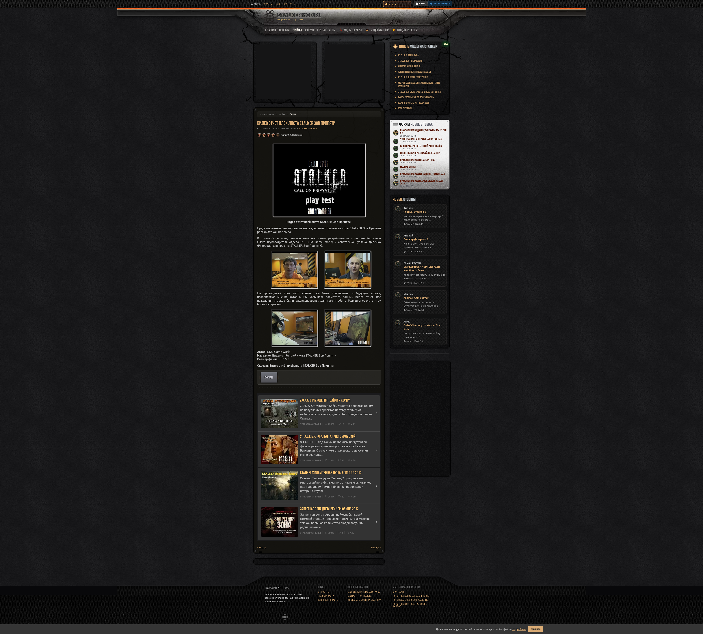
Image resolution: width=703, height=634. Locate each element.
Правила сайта (326, 596)
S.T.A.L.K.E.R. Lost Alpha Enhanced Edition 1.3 (419, 91)
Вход (421, 3)
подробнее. (519, 629)
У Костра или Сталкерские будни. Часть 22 (421, 139)
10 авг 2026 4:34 (415, 310)
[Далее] (377, 413)
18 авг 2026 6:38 (415, 251)
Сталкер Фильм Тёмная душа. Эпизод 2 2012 (331, 472)
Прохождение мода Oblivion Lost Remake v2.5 (422, 173)
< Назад (261, 547)
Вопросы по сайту (328, 600)
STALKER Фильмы (308, 128)
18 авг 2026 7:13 (414, 224)
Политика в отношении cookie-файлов (410, 605)
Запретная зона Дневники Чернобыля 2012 (329, 509)
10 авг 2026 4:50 (415, 282)
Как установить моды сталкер (364, 592)
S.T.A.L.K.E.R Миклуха (408, 55)
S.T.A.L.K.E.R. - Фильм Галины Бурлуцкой (327, 436)
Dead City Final (405, 108)
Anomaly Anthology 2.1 (409, 66)
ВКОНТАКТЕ (398, 592)
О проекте (323, 592)
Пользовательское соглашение (410, 600)
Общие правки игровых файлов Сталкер (420, 152)
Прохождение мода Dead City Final (417, 159)
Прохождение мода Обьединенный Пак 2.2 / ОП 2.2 (423, 132)
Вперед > (376, 547)
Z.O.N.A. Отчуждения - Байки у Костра (325, 400)
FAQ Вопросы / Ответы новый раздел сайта (421, 146)
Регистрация (441, 3)
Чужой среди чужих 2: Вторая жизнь (416, 97)
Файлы (282, 114)
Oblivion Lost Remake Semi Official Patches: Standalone (419, 84)
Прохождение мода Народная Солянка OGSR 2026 (421, 182)
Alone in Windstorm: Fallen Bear (413, 102)
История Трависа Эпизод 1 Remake (414, 71)
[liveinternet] (273, 616)
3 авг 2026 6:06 (414, 341)
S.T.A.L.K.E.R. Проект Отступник (413, 77)
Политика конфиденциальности (411, 596)
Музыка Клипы (408, 166)
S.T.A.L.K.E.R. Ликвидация (410, 60)
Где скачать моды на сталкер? (364, 600)
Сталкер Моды (267, 114)
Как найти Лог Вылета (359, 596)
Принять (535, 629)
